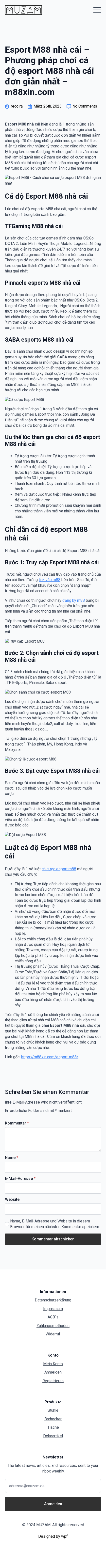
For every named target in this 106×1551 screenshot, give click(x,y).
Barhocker (53, 1419)
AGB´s (53, 1317)
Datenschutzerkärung (53, 1300)
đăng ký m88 (73, 600)
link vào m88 (49, 579)
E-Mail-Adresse (20, 1179)
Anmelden (53, 1372)
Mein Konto (53, 1363)
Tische (53, 1427)
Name (11, 1158)
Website (12, 1200)
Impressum (53, 1308)
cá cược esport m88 (59, 869)
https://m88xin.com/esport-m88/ (49, 1057)
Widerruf (53, 1334)
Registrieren (53, 1380)
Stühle (53, 1410)
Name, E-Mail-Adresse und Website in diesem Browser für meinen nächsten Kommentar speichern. (55, 1224)
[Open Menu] (97, 10)
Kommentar (17, 1123)
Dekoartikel (53, 1436)
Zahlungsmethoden (53, 1325)
